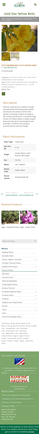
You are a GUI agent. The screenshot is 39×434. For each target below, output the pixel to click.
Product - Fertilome (23, 338)
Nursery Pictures (8, 288)
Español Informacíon (10, 266)
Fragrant (11, 87)
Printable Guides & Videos (11, 292)
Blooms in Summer (14, 84)
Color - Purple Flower (8, 331)
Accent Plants (11, 82)
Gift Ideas (5, 274)
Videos (4, 343)
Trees (4, 309)
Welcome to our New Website (12, 402)
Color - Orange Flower (8, 328)
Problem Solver (8, 295)
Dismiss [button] (31, 432)
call (6, 432)
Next (35, 222)
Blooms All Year (15, 323)
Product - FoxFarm (7, 341)
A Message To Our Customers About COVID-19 (17, 399)
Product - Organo (19, 341)
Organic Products (24, 336)
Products (5, 299)
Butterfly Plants (16, 77)
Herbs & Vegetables (9, 281)
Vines (4, 313)
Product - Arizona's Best (9, 338)
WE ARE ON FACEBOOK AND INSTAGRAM (16, 395)
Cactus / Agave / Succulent (12, 259)
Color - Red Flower (21, 331)
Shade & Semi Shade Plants (12, 302)
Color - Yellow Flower (21, 333)
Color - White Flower (8, 333)
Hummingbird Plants (10, 80)
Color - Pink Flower (22, 328)
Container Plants (7, 336)
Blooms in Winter (31, 326)
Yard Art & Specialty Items (11, 317)
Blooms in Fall (23, 82)
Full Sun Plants (30, 77)
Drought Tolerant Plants (11, 263)
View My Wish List (10, 67)
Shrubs (21, 80)
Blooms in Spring (7, 326)
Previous (3, 222)
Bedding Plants (7, 252)
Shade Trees (29, 341)
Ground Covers (7, 277)
